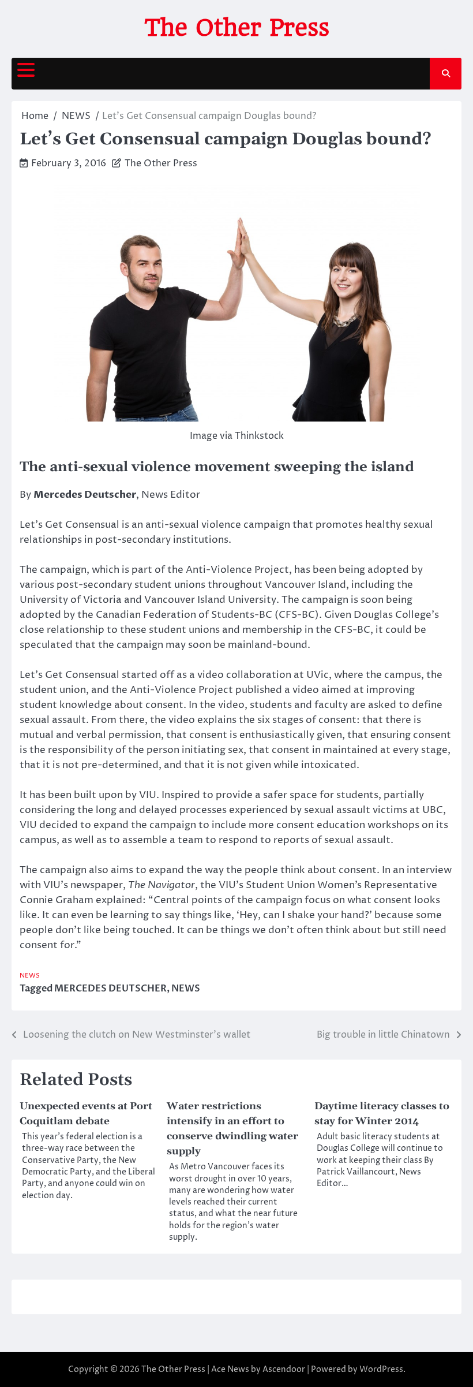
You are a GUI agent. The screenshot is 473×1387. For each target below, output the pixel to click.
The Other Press (236, 28)
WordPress (381, 1369)
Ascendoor (283, 1369)
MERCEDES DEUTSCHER (110, 988)
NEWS (30, 975)
